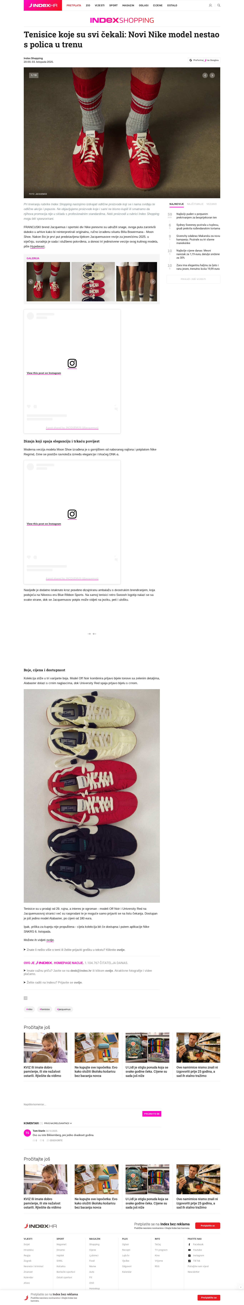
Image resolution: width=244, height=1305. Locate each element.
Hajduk (60, 1255)
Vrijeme (159, 1260)
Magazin (94, 1238)
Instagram (198, 1255)
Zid (88, 5)
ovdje (50, 940)
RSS (157, 1266)
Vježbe (125, 1260)
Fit (90, 1277)
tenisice (45, 1009)
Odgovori (127, 1266)
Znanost (28, 1272)
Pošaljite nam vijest (198, 1266)
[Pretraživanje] (217, 5)
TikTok (196, 1260)
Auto (91, 1272)
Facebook (198, 1244)
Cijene (158, 5)
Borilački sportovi (66, 1272)
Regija (27, 1255)
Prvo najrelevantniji (56, 1123)
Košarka (61, 1266)
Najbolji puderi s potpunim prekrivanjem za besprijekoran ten (196, 215)
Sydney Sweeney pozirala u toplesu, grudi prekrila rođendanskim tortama (198, 226)
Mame (92, 1266)
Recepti (126, 1250)
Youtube (197, 1250)
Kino (157, 1255)
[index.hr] (43, 5)
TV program (161, 1250)
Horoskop (94, 1288)
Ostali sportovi (64, 1277)
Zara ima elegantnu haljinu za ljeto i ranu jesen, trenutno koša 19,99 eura (198, 267)
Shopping (94, 1244)
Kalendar (28, 1277)
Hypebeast (37, 246)
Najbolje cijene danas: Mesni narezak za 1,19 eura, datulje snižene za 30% (198, 254)
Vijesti (100, 5)
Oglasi (143, 5)
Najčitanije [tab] (195, 204)
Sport (113, 5)
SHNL (60, 1260)
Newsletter (194, 1272)
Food (92, 1260)
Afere (27, 1283)
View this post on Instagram (44, 373)
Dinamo (61, 1250)
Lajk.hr (126, 1255)
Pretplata (74, 5)
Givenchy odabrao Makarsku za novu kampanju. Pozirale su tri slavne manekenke (198, 239)
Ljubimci (93, 1255)
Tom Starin (39, 1130)
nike (29, 1009)
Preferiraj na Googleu (206, 60)
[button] (205, 75)
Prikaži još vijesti (193, 279)
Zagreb (27, 1260)
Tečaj (158, 1244)
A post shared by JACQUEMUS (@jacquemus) (72, 427)
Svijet (27, 1244)
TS (27, 1133)
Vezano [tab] (211, 204)
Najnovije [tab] (177, 204)
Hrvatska (28, 1250)
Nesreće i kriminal (33, 1266)
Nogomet (61, 1244)
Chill (91, 1283)
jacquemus (64, 1009)
